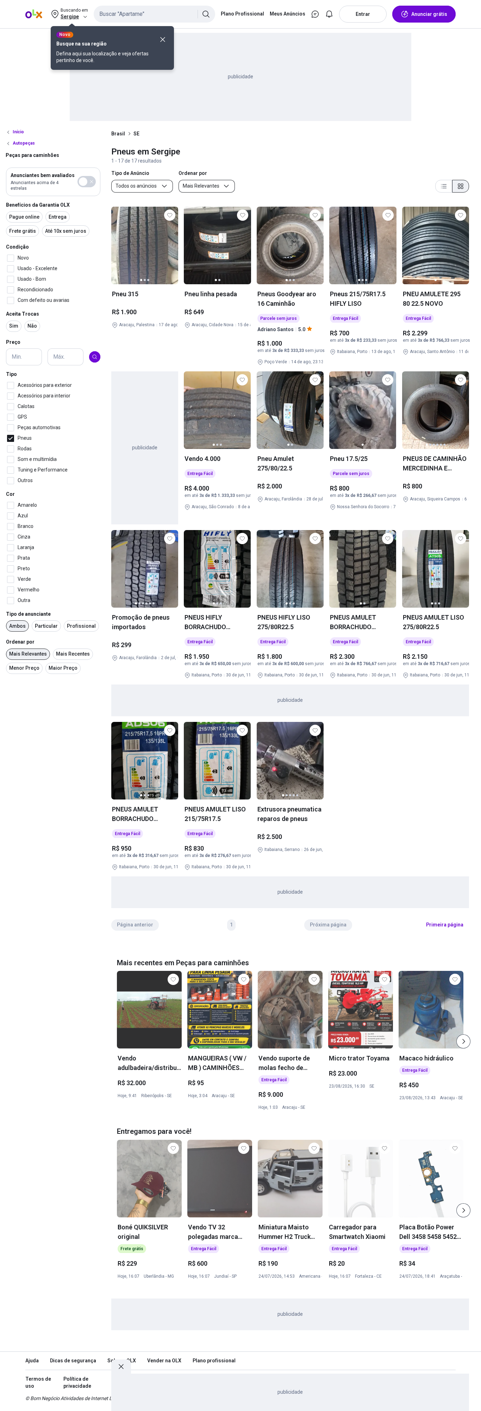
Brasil (118, 133)
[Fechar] (162, 39)
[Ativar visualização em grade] (460, 186)
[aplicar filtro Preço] (94, 357)
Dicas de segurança (73, 1360)
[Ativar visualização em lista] (443, 186)
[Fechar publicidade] (121, 1367)
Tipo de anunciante (28, 614)
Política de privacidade (77, 1382)
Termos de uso (38, 1382)
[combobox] (154, 14)
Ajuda (32, 1360)
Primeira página (444, 925)
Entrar (363, 14)
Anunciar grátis (429, 14)
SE (136, 133)
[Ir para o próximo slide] (463, 1041)
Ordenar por (20, 642)
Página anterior (135, 925)
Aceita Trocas (22, 314)
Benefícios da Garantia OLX (38, 205)
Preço (13, 342)
